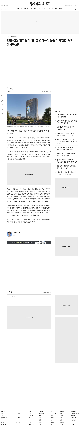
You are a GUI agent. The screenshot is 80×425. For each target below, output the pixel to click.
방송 (63, 416)
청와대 (17, 416)
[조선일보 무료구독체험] (29, 242)
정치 (17, 411)
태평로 (2, 420)
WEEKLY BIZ (42, 413)
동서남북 (3, 422)
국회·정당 (18, 418)
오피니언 (3, 411)
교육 (30, 420)
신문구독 (66, 5)
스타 (61, 416)
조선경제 (9, 36)
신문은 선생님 (74, 418)
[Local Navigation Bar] (1, 9)
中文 (78, 5)
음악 (65, 418)
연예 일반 (62, 413)
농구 (52, 424)
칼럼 (2, 416)
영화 (62, 424)
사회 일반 (31, 413)
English (70, 5)
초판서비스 (73, 416)
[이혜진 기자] (9, 234)
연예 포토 (62, 420)
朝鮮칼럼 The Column (6, 418)
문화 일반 (62, 422)
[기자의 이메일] (14, 235)
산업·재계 (41, 420)
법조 (30, 418)
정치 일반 (18, 413)
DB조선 (72, 424)
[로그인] (78, 9)
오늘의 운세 (73, 420)
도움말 (44, 292)
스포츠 (52, 411)
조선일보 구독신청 (75, 413)
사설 (2, 413)
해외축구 (53, 422)
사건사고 (31, 416)
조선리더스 (73, 411)
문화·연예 (62, 411)
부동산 (15, 36)
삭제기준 (49, 292)
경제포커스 (3, 424)
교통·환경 (31, 424)
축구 (52, 420)
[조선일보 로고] (40, 3)
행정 (17, 424)
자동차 (40, 422)
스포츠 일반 (53, 413)
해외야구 (53, 418)
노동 (30, 422)
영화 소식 (62, 418)
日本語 (74, 5)
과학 (40, 418)
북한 (17, 420)
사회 (30, 411)
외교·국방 (18, 422)
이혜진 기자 (9, 91)
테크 (40, 416)
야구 (52, 416)
